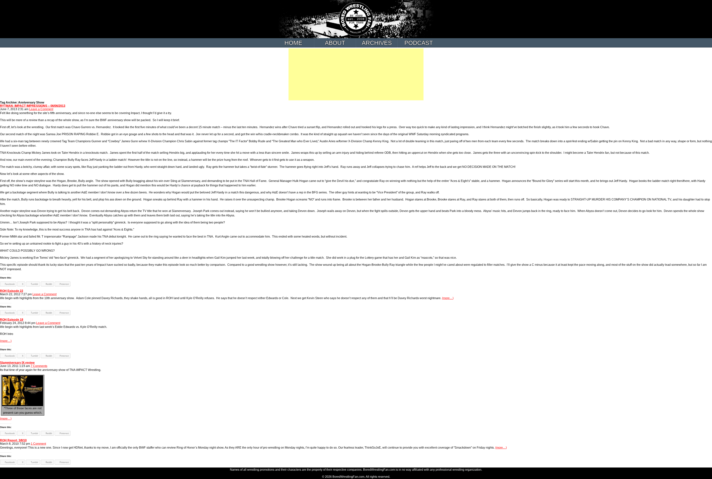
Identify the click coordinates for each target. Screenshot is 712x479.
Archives (377, 42)
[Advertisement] (356, 74)
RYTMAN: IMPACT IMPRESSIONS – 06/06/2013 (32, 105)
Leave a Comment (41, 109)
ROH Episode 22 (11, 290)
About (335, 42)
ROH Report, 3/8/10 (13, 440)
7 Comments (39, 366)
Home (293, 42)
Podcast (418, 42)
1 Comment (38, 443)
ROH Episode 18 (11, 319)
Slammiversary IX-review (17, 362)
